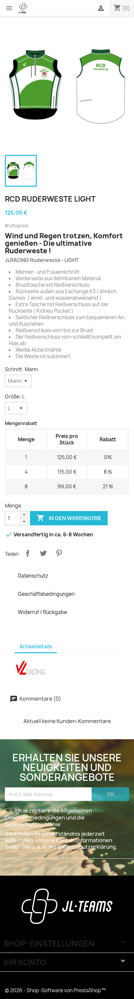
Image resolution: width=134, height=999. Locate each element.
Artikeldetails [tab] (36, 646)
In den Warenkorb (69, 518)
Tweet (43, 553)
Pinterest (58, 553)
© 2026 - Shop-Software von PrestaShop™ (55, 990)
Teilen (27, 553)
